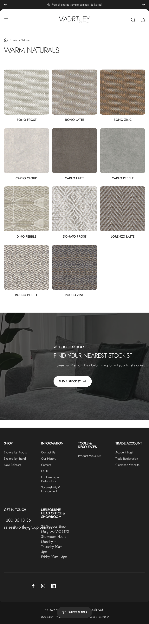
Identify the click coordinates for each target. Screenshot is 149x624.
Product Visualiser (89, 456)
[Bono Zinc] (122, 92)
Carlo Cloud (26, 178)
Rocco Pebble (26, 295)
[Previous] (5, 4)
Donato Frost (74, 236)
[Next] (143, 4)
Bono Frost (26, 119)
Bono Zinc (123, 119)
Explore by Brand (15, 459)
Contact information (99, 617)
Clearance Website (127, 465)
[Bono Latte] (74, 92)
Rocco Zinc (74, 295)
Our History (48, 459)
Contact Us (48, 452)
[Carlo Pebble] (122, 150)
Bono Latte (74, 119)
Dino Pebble (26, 236)
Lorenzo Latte (122, 236)
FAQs (44, 471)
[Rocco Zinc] (74, 267)
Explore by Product (16, 452)
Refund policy (46, 617)
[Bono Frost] (26, 92)
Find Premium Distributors (50, 479)
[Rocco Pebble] (26, 267)
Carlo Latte (74, 178)
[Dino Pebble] (26, 208)
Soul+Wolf (96, 610)
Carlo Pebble (123, 178)
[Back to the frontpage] (6, 40)
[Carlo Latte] (74, 150)
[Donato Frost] (74, 208)
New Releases (12, 465)
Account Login (124, 452)
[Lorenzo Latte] (122, 208)
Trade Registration (126, 459)
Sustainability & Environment (50, 489)
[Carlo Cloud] (26, 150)
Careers (46, 465)
